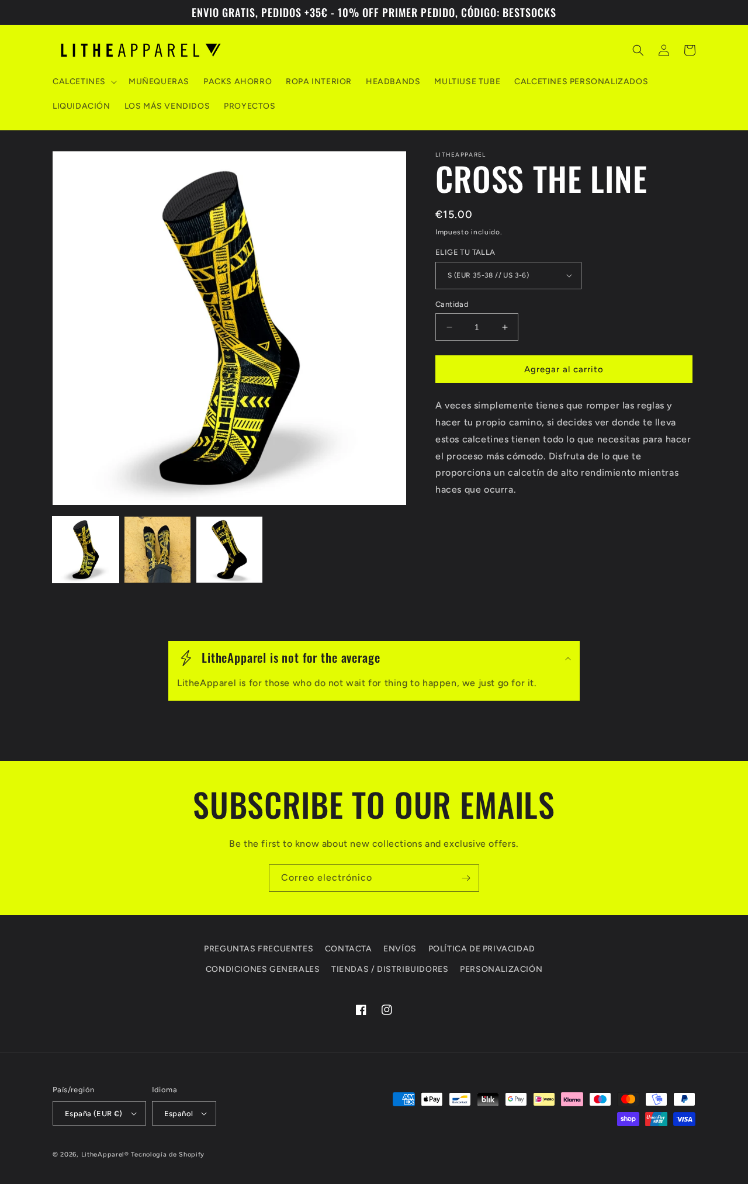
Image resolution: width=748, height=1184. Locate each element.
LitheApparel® (105, 1154)
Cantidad (452, 304)
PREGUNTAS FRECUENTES (258, 949)
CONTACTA (348, 949)
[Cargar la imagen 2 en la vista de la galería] (157, 550)
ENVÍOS (400, 949)
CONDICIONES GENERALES (263, 969)
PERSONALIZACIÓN (501, 969)
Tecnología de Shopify (168, 1154)
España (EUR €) (94, 1113)
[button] (84, 82)
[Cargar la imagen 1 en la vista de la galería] (86, 550)
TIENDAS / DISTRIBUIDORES (389, 969)
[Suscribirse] (466, 878)
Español (178, 1113)
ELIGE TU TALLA (465, 252)
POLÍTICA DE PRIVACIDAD (481, 949)
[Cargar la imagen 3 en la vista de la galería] (229, 550)
